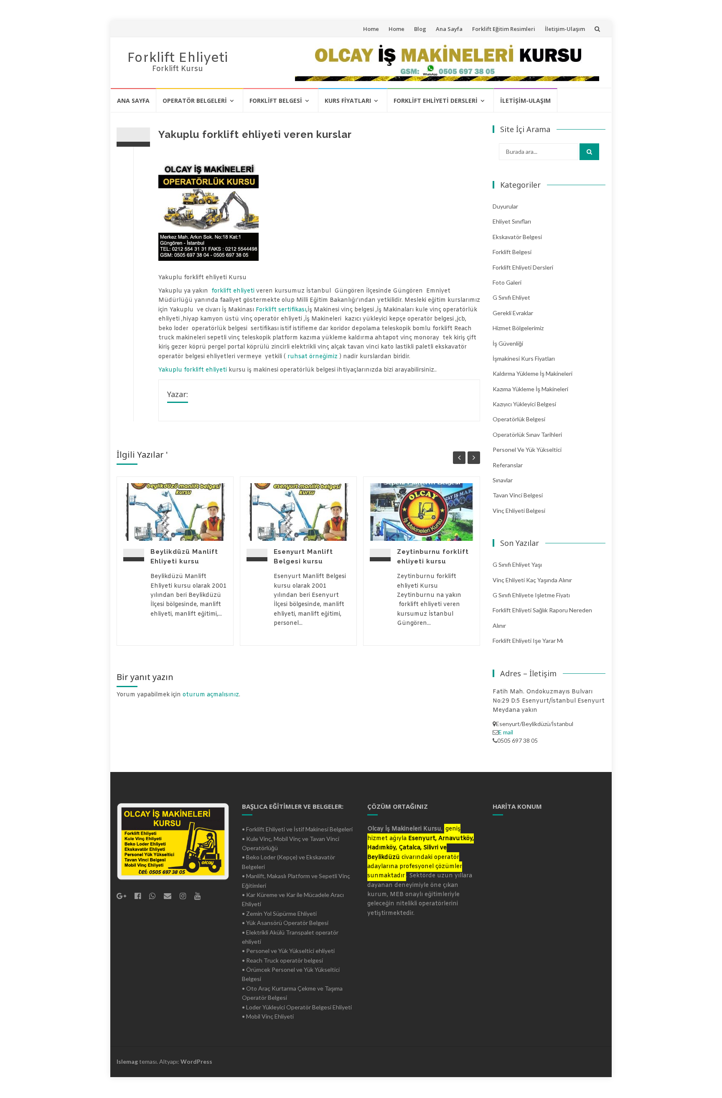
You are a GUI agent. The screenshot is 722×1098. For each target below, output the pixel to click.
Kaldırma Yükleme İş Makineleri (532, 373)
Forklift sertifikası (281, 310)
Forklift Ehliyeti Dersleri (436, 100)
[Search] (589, 151)
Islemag (127, 1061)
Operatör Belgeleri (195, 100)
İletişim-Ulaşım (565, 29)
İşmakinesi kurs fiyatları (524, 358)
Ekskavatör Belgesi (517, 236)
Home (371, 29)
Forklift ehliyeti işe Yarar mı (528, 640)
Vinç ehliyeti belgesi (519, 510)
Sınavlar (503, 480)
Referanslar (508, 465)
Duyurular (505, 206)
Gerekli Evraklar (513, 312)
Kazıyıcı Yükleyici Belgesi (524, 404)
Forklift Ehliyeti (177, 58)
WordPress (196, 1061)
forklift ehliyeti (232, 291)
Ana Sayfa (449, 29)
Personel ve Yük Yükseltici (527, 449)
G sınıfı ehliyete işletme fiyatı (531, 595)
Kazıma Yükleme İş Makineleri (530, 388)
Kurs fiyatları (348, 100)
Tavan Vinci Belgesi (518, 495)
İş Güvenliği (508, 343)
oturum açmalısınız (211, 695)
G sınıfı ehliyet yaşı (517, 564)
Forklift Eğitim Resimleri (503, 29)
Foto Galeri (507, 282)
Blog (420, 29)
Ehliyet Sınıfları (512, 221)
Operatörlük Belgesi (519, 419)
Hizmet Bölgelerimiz (518, 327)
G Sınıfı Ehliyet (511, 297)
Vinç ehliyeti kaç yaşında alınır (532, 579)
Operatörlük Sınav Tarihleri (527, 434)
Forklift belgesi (275, 100)
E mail (505, 732)
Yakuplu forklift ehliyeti (192, 370)
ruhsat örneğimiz (312, 357)
